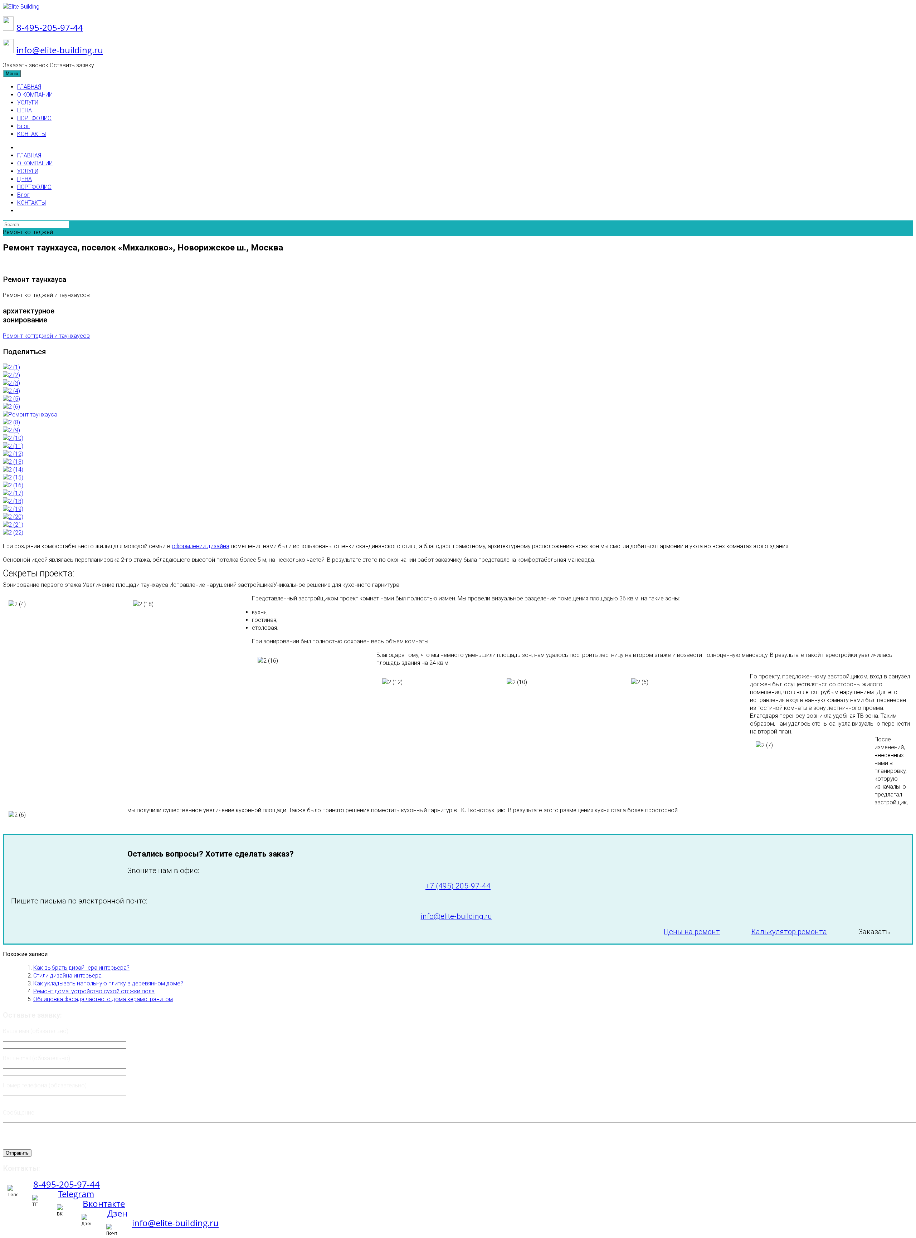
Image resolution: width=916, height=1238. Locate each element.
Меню (12, 73)
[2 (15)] (13, 477)
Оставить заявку (72, 65)
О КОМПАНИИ (35, 94)
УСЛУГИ (27, 102)
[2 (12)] (13, 453)
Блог (23, 126)
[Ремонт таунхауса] (30, 414)
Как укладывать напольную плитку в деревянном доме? (108, 983)
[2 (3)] (11, 383)
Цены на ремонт (692, 931)
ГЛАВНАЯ (29, 86)
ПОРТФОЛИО (34, 118)
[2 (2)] (11, 375)
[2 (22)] (13, 532)
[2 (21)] (13, 524)
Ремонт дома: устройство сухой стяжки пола (94, 991)
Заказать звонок (25, 65)
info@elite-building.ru (59, 50)
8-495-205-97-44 (49, 27)
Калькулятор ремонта (789, 931)
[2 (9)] (11, 430)
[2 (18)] (13, 501)
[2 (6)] (11, 406)
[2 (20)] (13, 516)
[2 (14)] (13, 469)
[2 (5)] (11, 398)
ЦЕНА (24, 110)
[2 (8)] (11, 422)
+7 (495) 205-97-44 (458, 886)
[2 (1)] (11, 367)
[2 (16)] (13, 485)
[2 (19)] (13, 509)
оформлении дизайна (200, 546)
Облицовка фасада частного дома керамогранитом (103, 999)
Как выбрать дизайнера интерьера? (81, 967)
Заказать (874, 931)
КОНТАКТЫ (31, 134)
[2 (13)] (13, 461)
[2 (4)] (11, 391)
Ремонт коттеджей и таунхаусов (46, 335)
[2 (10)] (13, 438)
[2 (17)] (13, 493)
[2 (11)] (13, 446)
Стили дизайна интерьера (67, 975)
